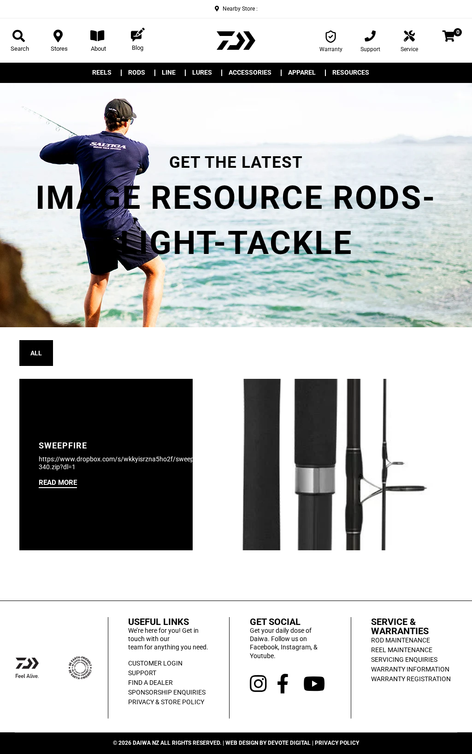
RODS (136, 73)
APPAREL (302, 73)
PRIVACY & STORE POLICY (166, 702)
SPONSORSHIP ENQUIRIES (167, 692)
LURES (202, 73)
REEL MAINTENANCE (401, 650)
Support (370, 49)
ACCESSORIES (250, 73)
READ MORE (58, 482)
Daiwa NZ (146, 743)
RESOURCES (350, 73)
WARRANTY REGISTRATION (411, 679)
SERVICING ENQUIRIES (404, 659)
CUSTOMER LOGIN (155, 663)
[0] (448, 37)
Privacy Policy (337, 743)
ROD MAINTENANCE (400, 640)
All (36, 353)
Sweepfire (63, 445)
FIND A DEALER (150, 682)
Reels (102, 73)
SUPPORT (142, 673)
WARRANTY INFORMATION (410, 669)
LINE (169, 73)
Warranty (330, 49)
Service (409, 49)
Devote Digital (289, 743)
